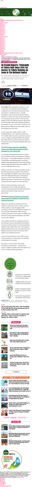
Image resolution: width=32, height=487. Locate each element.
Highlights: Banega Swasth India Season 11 (12, 20)
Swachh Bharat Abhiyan (15, 301)
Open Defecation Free (20, 300)
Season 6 (2, 30)
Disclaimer (3, 483)
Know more (21, 477)
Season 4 (2, 28)
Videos (2, 21)
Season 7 (2, 31)
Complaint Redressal (5, 486)
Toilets (26, 301)
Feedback (2, 482)
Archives (2, 478)
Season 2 (2, 25)
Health (1, 50)
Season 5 (2, 29)
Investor (2, 484)
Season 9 (2, 34)
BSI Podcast (3, 54)
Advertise (2, 479)
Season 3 (2, 26)
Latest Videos (4, 23)
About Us (2, 481)
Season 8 (2, 33)
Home (1, 19)
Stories (2, 51)
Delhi (12, 300)
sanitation (5, 301)
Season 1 (2, 24)
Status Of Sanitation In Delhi (9, 57)
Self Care (2, 49)
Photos (2, 35)
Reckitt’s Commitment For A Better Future (11, 53)
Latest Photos (4, 36)
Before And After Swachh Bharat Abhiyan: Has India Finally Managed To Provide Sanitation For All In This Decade (14, 149)
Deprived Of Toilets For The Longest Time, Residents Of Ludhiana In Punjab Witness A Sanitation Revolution (15, 198)
